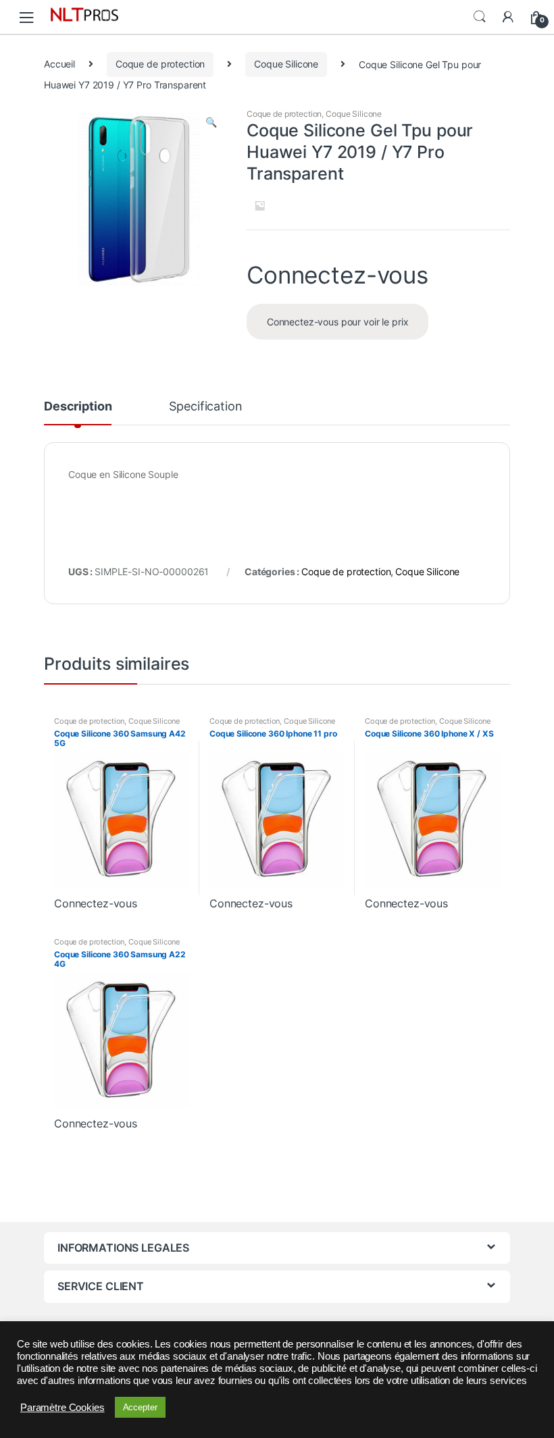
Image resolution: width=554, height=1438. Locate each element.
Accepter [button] (140, 1407)
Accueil (59, 64)
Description (77, 406)
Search (479, 16)
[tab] (77, 412)
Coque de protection (160, 64)
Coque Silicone (286, 64)
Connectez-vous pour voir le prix (338, 321)
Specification (205, 406)
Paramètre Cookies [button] (62, 1407)
